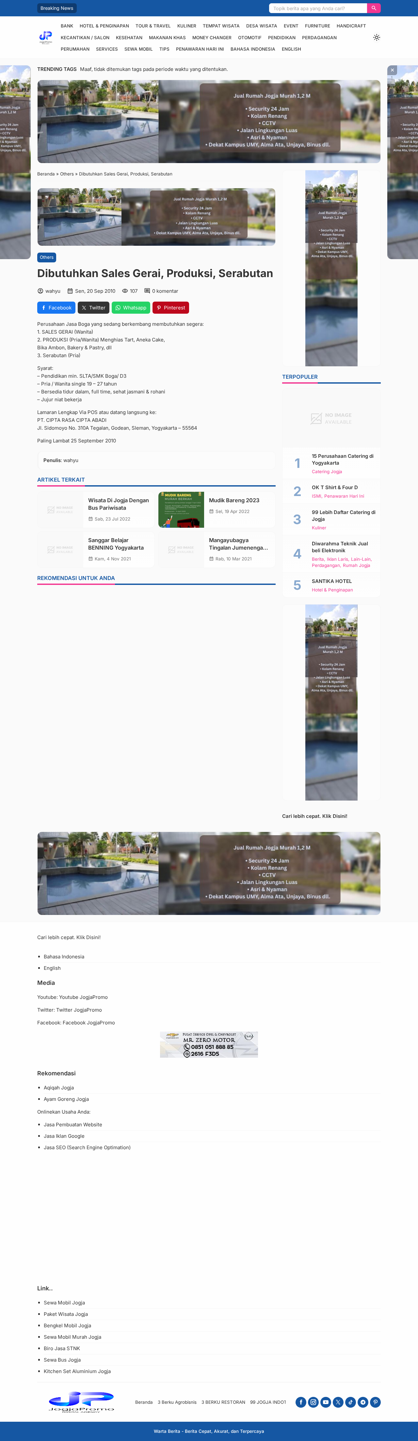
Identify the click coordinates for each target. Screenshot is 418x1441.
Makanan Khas (167, 37)
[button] (374, 8)
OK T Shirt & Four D (335, 487)
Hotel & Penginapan (104, 25)
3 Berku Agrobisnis (177, 1402)
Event (291, 25)
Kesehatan (129, 37)
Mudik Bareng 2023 (234, 500)
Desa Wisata (261, 25)
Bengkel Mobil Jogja (67, 1325)
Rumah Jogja (356, 565)
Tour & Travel (153, 25)
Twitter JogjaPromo (79, 1010)
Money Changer (212, 37)
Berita (318, 559)
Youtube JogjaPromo (83, 997)
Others (47, 257)
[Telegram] (363, 1402)
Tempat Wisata (221, 25)
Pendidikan (282, 37)
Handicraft (351, 25)
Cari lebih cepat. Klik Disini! (314, 816)
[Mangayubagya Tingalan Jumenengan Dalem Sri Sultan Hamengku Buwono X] (181, 550)
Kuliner (186, 25)
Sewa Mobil (138, 49)
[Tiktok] (350, 1402)
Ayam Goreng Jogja (66, 1099)
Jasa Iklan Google (64, 1136)
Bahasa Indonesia (253, 49)
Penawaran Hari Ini (200, 49)
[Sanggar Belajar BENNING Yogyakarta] (60, 550)
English (291, 49)
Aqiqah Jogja (59, 1088)
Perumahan (75, 49)
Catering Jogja (327, 472)
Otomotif (250, 37)
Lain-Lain (361, 559)
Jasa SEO (55, 1147)
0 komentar (165, 291)
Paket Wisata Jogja (66, 1314)
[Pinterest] (375, 1402)
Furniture (317, 25)
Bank (67, 25)
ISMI (316, 496)
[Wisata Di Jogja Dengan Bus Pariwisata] (60, 510)
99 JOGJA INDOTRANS (274, 1402)
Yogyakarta (164, 427)
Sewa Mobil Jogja (64, 1303)
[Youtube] (325, 1402)
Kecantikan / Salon (85, 37)
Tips (164, 49)
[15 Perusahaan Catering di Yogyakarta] (331, 418)
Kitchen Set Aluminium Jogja (77, 1371)
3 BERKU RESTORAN (223, 1402)
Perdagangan (319, 37)
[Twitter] (338, 1402)
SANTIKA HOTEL (332, 581)
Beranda (144, 1402)
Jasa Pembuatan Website (73, 1124)
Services (107, 49)
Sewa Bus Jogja (62, 1360)
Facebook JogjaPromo (89, 1022)
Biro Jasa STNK (62, 1348)
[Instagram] (313, 1402)
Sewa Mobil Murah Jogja (72, 1337)
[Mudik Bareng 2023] (181, 510)
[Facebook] (301, 1402)
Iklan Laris (337, 559)
